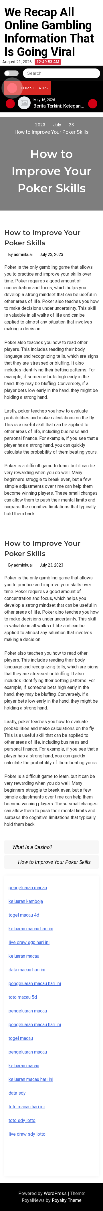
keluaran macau (24, 956)
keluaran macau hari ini (31, 928)
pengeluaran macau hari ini (35, 983)
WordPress (56, 1193)
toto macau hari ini (27, 1106)
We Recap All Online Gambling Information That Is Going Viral (49, 32)
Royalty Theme (67, 1200)
